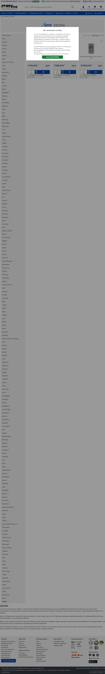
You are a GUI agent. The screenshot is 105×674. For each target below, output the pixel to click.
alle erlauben (51, 41)
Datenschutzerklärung (40, 53)
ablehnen (60, 48)
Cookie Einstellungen (51, 46)
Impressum (65, 53)
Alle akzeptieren (52, 57)
